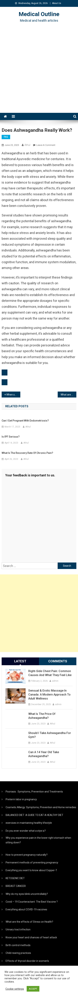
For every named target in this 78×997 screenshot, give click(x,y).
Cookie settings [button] (14, 989)
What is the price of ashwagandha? (42, 716)
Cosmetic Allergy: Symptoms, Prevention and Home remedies (41, 807)
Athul (27, 145)
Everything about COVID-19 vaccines (26, 909)
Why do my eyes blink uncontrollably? (27, 893)
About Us (56, 3)
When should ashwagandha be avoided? (13, 394)
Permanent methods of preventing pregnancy (32, 862)
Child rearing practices (18, 953)
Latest (20, 661)
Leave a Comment (45, 145)
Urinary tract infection (18, 929)
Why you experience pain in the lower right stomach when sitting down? (38, 840)
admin (55, 681)
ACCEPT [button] (33, 988)
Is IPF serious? (11, 436)
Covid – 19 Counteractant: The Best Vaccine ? (32, 901)
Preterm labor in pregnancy (21, 799)
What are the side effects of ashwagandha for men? (68, 394)
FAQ (6, 137)
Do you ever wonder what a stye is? (26, 830)
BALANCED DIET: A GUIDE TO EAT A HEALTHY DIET (34, 815)
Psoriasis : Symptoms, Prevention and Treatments (34, 791)
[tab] (20, 661)
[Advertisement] (39, 72)
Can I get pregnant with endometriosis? (25, 420)
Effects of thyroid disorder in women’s (27, 960)
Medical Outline (39, 14)
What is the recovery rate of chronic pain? (27, 452)
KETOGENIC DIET (15, 878)
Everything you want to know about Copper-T (31, 870)
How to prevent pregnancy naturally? (27, 854)
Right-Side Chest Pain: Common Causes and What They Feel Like (49, 673)
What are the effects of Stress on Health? (29, 921)
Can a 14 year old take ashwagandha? (43, 754)
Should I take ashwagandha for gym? (49, 735)
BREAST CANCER (16, 886)
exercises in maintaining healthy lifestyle (29, 822)
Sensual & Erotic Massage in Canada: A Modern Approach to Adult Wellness (49, 694)
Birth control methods (18, 945)
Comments (57, 661)
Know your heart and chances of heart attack (31, 937)
